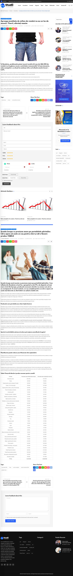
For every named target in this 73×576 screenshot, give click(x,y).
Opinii (46, 5)
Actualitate (25, 5)
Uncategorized (66, 28)
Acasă (19, 5)
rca (68, 163)
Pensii (42, 5)
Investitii (64, 37)
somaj (9, 100)
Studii (64, 47)
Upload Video (4, 177)
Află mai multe (64, 99)
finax (10, 467)
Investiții (31, 5)
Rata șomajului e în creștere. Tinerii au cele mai (12, 218)
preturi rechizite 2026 (25, 467)
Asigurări (37, 5)
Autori (57, 5)
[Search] (69, 5)
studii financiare (5, 238)
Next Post (47, 109)
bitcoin (65, 153)
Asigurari (60, 153)
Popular (67, 27)
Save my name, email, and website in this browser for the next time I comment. (22, 517)
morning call (68, 158)
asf (56, 153)
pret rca (64, 163)
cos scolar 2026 (4, 467)
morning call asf (59, 160)
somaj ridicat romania (16, 100)
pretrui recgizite (16, 467)
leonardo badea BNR (60, 158)
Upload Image (5, 174)
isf (68, 155)
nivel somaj (4, 100)
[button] (50, 191)
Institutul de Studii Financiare (47, 573)
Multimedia (52, 5)
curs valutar (58, 155)
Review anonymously (8, 180)
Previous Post (7, 109)
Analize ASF (63, 5)
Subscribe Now (65, 140)
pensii (65, 160)
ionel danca (64, 155)
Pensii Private (58, 163)
